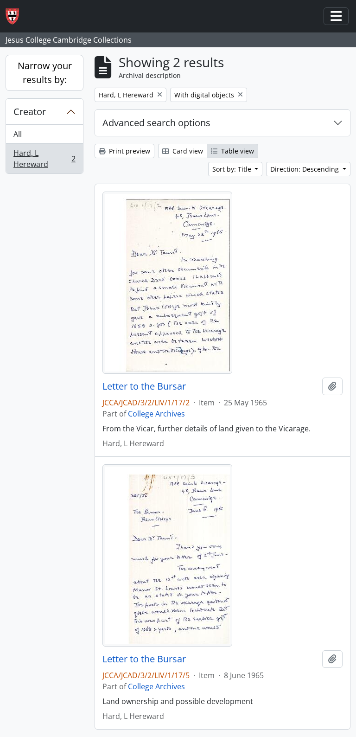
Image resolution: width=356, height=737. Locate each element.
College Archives (156, 414)
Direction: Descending (305, 169)
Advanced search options (156, 122)
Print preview (128, 151)
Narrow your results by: (45, 72)
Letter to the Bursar (144, 386)
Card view (187, 151)
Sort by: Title (232, 169)
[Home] (16, 16)
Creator (29, 111)
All (17, 134)
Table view (236, 151)
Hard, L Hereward (44, 158)
